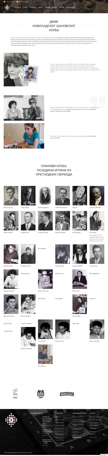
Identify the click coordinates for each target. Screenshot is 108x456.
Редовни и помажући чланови (78, 425)
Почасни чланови (77, 416)
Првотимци (75, 431)
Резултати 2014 (59, 440)
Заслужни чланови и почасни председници (78, 420)
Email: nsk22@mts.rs (24, 1)
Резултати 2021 (59, 419)
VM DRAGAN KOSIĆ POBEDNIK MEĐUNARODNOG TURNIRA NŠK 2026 (47, 420)
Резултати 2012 (59, 446)
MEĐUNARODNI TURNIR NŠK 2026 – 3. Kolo (47, 441)
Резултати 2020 (59, 422)
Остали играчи (76, 437)
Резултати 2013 (59, 443)
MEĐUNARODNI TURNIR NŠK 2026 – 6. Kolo (47, 431)
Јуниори (74, 434)
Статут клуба (93, 437)
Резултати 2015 (59, 437)
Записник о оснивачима (96, 416)
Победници (58, 416)
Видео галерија (94, 425)
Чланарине (93, 434)
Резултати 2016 (59, 434)
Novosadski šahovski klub (15, 452)
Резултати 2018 (59, 428)
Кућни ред (92, 431)
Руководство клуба (77, 428)
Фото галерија (93, 422)
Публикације (93, 428)
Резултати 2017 (59, 431)
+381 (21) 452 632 (10, 1)
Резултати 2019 (59, 425)
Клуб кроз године (94, 419)
